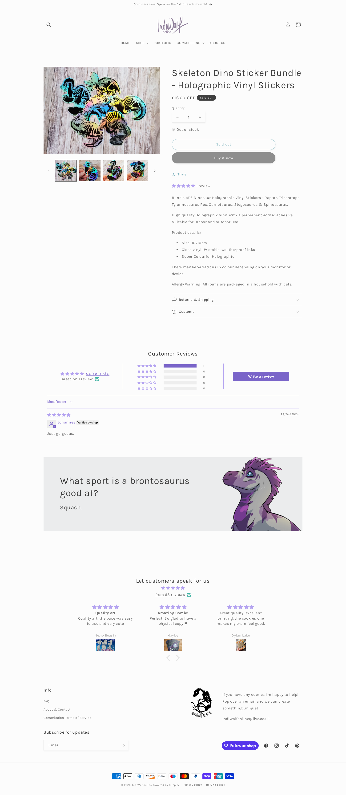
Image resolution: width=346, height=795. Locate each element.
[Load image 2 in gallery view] (89, 170)
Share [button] (181, 174)
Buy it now (223, 158)
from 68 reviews (170, 594)
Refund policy (215, 784)
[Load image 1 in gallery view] (65, 170)
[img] (59, 415)
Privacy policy (193, 784)
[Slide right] (155, 171)
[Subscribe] (123, 745)
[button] (49, 25)
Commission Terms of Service (67, 718)
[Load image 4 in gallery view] (137, 170)
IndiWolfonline (142, 785)
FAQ (46, 701)
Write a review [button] (261, 376)
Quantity (178, 108)
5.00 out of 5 (97, 374)
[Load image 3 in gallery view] (113, 170)
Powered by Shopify (166, 785)
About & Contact (57, 710)
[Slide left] (49, 171)
